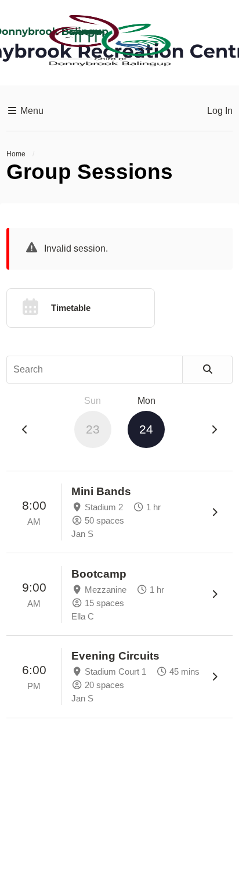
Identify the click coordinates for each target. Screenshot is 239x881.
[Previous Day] (25, 430)
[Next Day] (214, 430)
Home (16, 154)
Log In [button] (220, 111)
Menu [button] (31, 111)
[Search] (208, 370)
